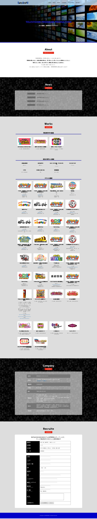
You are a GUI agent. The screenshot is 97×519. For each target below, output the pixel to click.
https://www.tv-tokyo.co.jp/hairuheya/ (24, 314)
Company (64, 2)
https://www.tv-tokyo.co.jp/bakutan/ (72, 267)
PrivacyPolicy (71, 2)
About (49, 2)
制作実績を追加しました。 (38, 93)
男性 (42, 467)
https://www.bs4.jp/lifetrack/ (56, 284)
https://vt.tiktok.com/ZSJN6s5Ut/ (24, 318)
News (54, 2)
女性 (45, 467)
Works (58, 2)
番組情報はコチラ (24, 212)
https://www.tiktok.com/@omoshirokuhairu (24, 316)
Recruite (78, 2)
